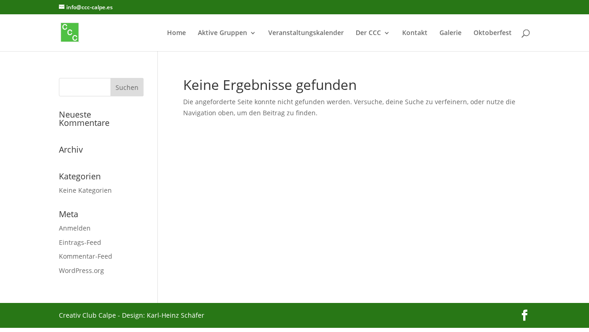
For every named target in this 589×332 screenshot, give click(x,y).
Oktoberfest (493, 33)
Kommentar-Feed (85, 256)
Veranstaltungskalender (306, 33)
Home (176, 33)
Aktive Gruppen (222, 33)
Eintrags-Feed (80, 242)
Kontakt (414, 33)
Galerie (450, 33)
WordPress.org (81, 270)
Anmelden (75, 228)
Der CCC (368, 33)
